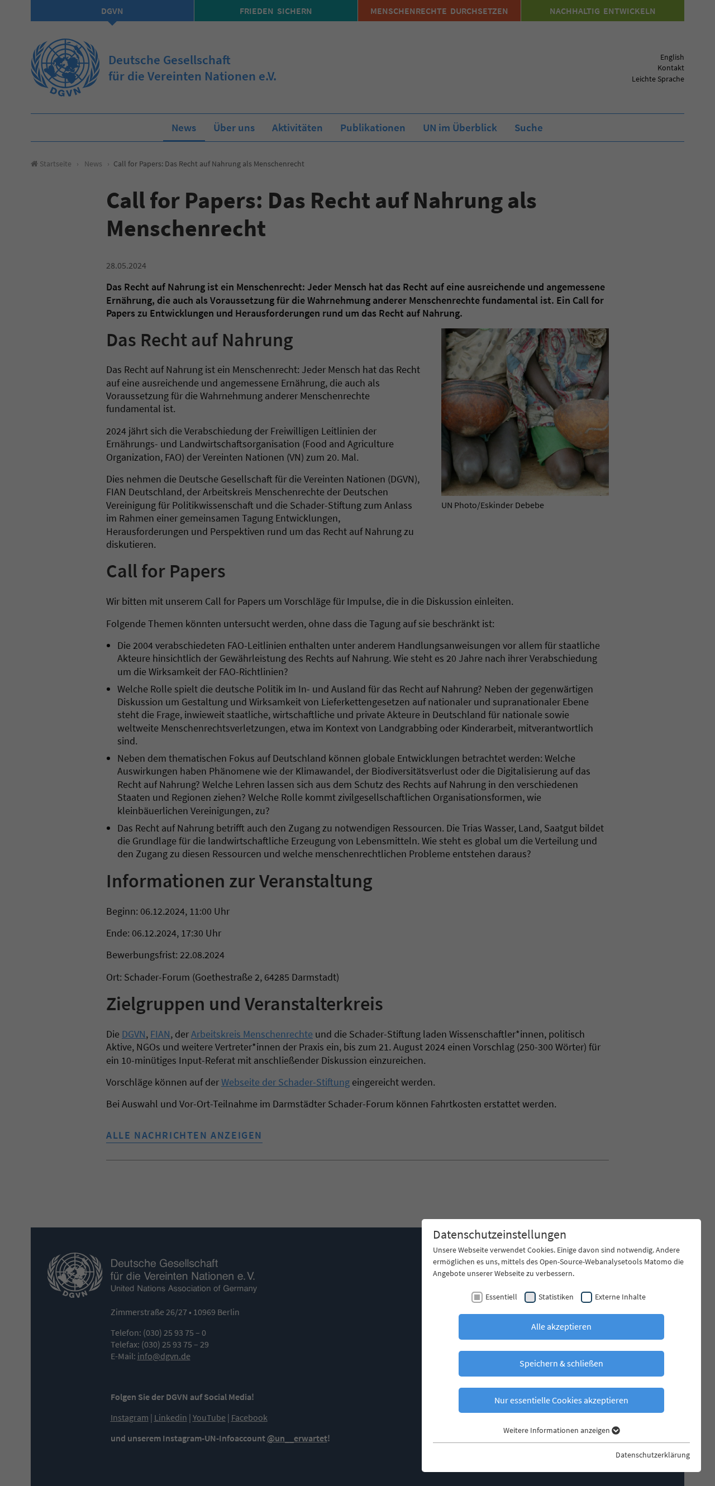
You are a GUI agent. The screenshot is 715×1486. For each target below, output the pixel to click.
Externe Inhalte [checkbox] (620, 1297)
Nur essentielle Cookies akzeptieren (561, 1400)
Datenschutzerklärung (653, 1455)
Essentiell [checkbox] (501, 1297)
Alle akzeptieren (561, 1326)
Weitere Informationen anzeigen (557, 1430)
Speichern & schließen (561, 1363)
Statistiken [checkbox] (556, 1297)
